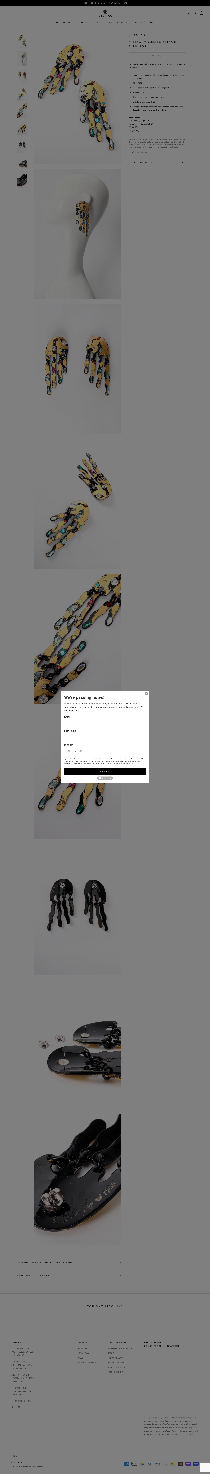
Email (67, 717)
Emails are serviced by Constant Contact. (119, 763)
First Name (70, 731)
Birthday (68, 745)
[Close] (146, 693)
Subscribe (105, 771)
